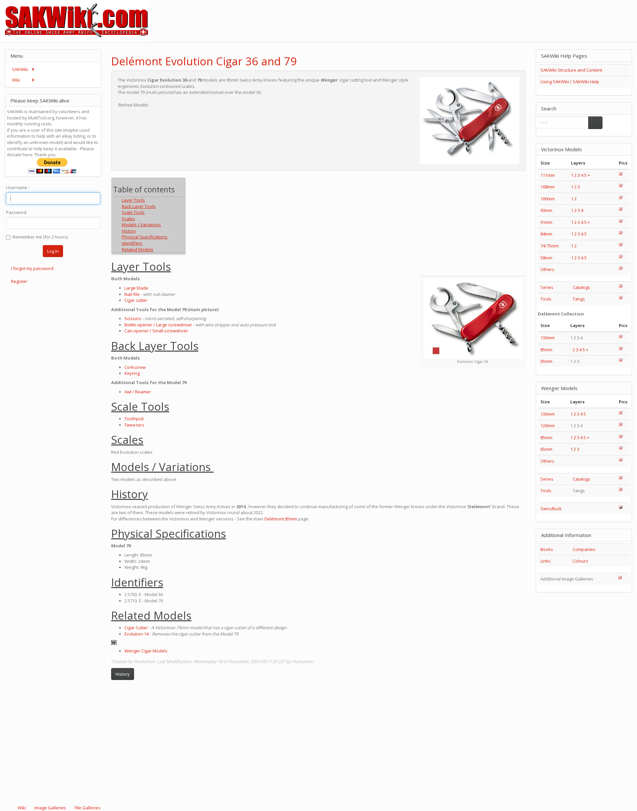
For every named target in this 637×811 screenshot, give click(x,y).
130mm (547, 338)
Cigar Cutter (136, 628)
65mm (546, 361)
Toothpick (134, 419)
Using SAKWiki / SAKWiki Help (569, 82)
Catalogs (581, 287)
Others (547, 269)
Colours (580, 561)
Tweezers (134, 425)
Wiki (22, 808)
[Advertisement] (516, 15)
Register (19, 281)
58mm (546, 258)
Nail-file (132, 294)
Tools (545, 299)
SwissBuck (551, 508)
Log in (53, 251)
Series (546, 287)
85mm (546, 350)
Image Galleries (50, 808)
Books (546, 549)
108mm (547, 187)
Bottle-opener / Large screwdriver (158, 325)
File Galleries (87, 808)
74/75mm (549, 246)
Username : (17, 187)
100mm (547, 199)
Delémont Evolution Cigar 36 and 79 (204, 61)
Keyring (132, 373)
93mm (546, 210)
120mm (547, 426)
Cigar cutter (135, 300)
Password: (16, 212)
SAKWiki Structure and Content (571, 70)
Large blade (136, 288)
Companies (584, 549)
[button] (503, 55)
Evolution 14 (136, 634)
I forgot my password (32, 268)
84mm (546, 234)
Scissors (132, 318)
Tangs (579, 299)
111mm (547, 175)
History (122, 674)
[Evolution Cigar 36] (473, 318)
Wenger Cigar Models (146, 651)
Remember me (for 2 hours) (40, 237)
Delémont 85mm (280, 519)
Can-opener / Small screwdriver (156, 331)
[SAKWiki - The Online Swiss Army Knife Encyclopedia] (74, 21)
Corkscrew (135, 367)
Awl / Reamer (137, 392)
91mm (546, 222)
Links (545, 561)
